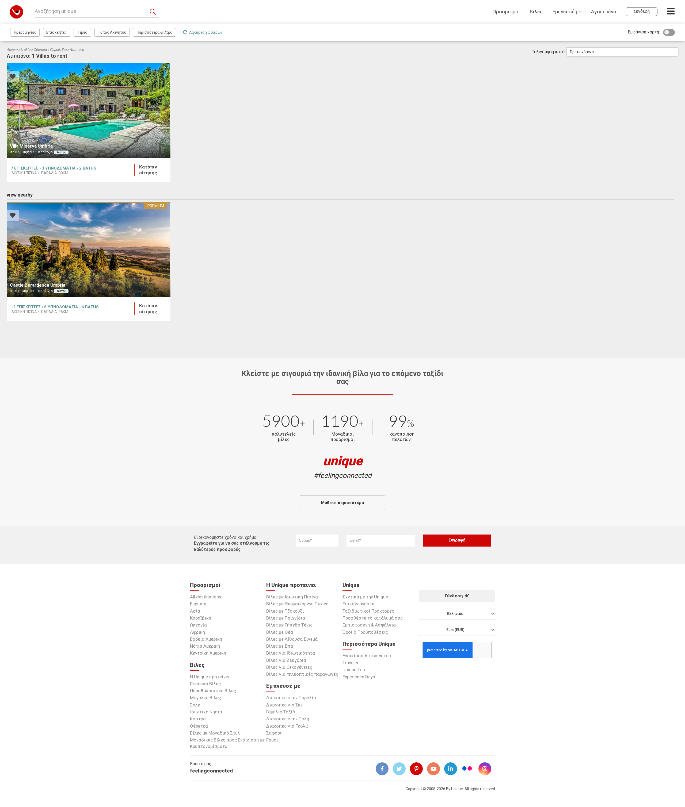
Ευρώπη (198, 603)
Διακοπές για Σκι (284, 705)
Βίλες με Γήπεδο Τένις (289, 625)
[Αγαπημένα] (13, 77)
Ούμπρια (40, 50)
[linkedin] (452, 768)
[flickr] (467, 769)
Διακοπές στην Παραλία (291, 697)
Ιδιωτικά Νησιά (206, 711)
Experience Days (358, 676)
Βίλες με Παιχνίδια (285, 618)
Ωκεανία (198, 625)
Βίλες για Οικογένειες (289, 667)
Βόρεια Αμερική (206, 639)
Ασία (195, 611)
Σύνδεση (454, 595)
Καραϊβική (200, 618)
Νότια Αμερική (205, 646)
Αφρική (197, 632)
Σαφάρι (273, 733)
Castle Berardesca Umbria (37, 285)
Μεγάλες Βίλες (205, 697)
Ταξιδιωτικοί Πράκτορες (368, 611)
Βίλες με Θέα (279, 632)
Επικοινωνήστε (358, 603)
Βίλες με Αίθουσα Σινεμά (292, 639)
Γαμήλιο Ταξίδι (281, 711)
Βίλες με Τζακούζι (285, 611)
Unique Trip (353, 669)
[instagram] (487, 768)
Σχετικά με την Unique (365, 597)
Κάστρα (198, 718)
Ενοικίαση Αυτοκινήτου (366, 655)
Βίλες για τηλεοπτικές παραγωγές (302, 674)
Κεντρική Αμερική (208, 653)
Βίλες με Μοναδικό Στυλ (215, 733)
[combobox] (622, 51)
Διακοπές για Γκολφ (287, 726)
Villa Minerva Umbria (31, 146)
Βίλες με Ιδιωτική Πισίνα (292, 597)
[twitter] (401, 768)
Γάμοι (272, 740)
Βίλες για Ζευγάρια (286, 660)
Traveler (350, 662)
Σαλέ (195, 705)
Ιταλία (25, 50)
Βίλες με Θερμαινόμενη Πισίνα (297, 603)
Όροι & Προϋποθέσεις (365, 632)
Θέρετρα (199, 726)
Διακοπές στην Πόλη (287, 718)
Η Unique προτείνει (210, 676)
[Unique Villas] (16, 11)
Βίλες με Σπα (279, 646)
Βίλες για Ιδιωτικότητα (290, 653)
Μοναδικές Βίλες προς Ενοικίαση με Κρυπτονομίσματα (227, 743)
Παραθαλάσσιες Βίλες (213, 690)
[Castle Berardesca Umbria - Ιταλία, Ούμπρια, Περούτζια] (88, 249)
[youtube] (435, 768)
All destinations (205, 597)
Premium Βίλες (205, 683)
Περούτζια (58, 50)
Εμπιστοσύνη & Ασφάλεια (369, 625)
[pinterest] (418, 768)
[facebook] (384, 768)
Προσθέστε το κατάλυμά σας (372, 618)
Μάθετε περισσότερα (342, 502)
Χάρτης (61, 152)
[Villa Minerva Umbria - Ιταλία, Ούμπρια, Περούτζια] (88, 111)
